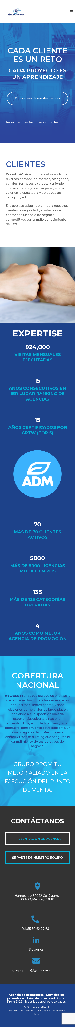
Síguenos (36, 949)
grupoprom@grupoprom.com (36, 970)
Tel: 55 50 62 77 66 (35, 928)
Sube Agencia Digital (38, 1007)
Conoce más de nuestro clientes (37, 98)
